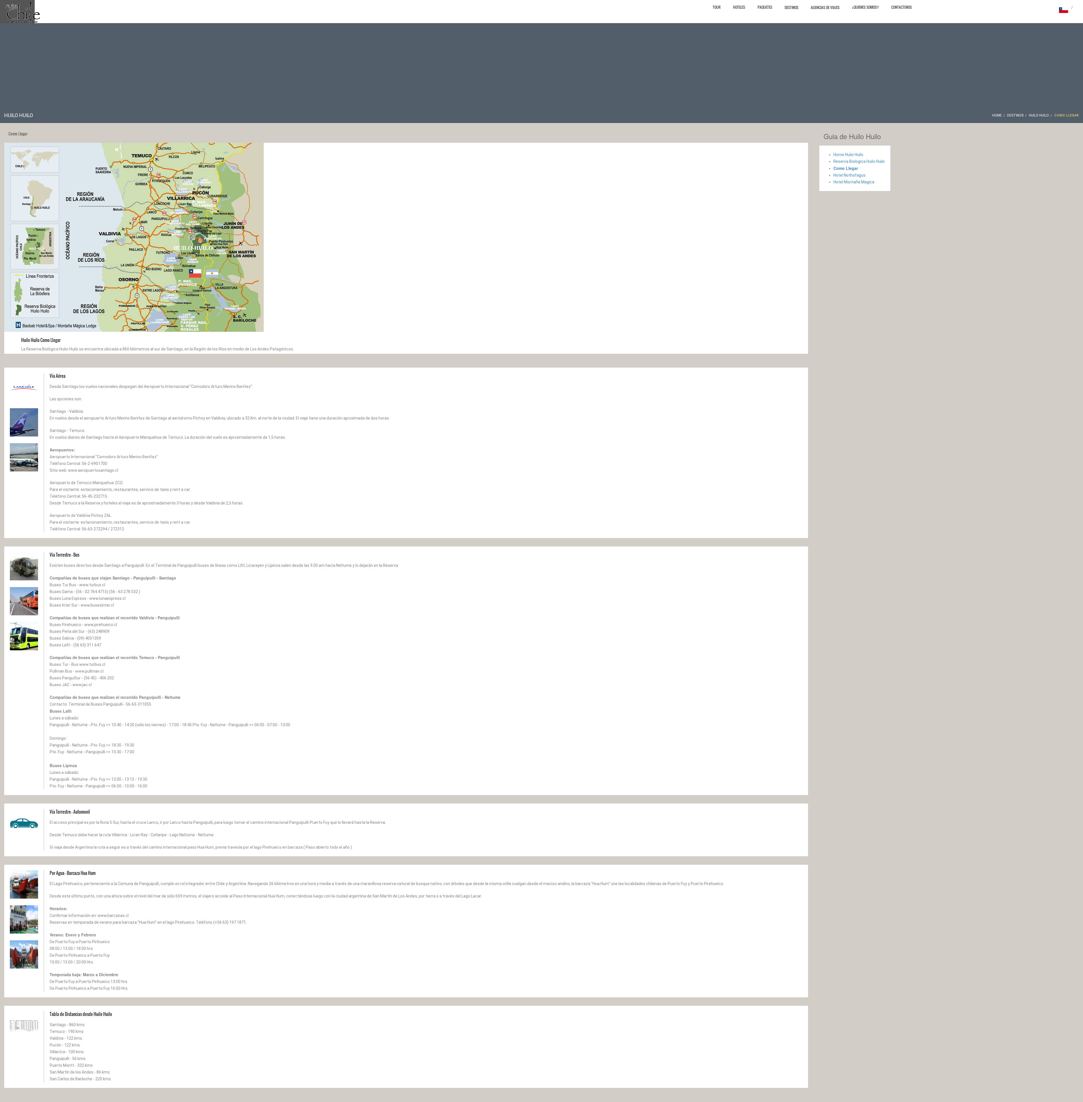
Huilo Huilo (1039, 115)
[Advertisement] (541, 69)
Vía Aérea (57, 376)
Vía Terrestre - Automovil (70, 812)
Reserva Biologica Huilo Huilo (859, 161)
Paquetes (765, 7)
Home (997, 115)
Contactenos (901, 7)
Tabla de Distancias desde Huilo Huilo (81, 1014)
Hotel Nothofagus (849, 175)
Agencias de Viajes (825, 7)
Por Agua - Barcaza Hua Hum (73, 873)
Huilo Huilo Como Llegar (41, 340)
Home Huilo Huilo (848, 154)
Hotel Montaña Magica (853, 182)
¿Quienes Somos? (865, 7)
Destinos (791, 7)
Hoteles (739, 7)
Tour (717, 7)
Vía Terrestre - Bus (64, 555)
